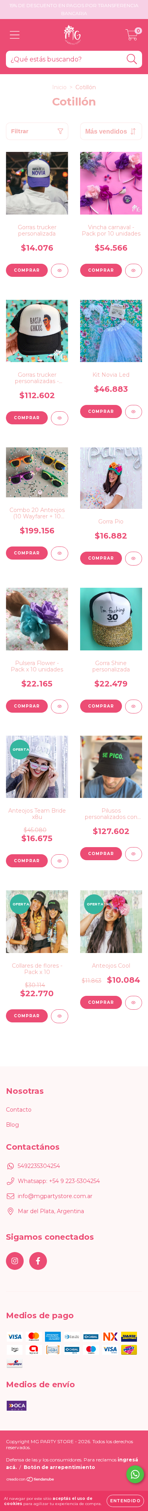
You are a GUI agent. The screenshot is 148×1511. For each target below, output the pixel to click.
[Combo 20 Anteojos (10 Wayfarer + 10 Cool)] (59, 553)
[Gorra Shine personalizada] (133, 706)
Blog (12, 1124)
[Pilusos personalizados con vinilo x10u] (133, 854)
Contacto (19, 1109)
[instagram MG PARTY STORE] (15, 1261)
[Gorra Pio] (133, 559)
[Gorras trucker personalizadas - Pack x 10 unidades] (59, 418)
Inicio (59, 87)
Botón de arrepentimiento (59, 1467)
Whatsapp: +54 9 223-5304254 (59, 1181)
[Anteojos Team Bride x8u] (59, 861)
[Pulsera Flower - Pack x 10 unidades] (59, 706)
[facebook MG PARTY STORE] (38, 1261)
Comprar (27, 1015)
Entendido (125, 1500)
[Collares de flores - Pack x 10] (59, 1016)
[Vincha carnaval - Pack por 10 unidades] (133, 271)
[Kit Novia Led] (133, 412)
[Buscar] (132, 59)
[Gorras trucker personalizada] (59, 271)
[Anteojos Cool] (133, 1003)
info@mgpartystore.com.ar (55, 1196)
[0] (131, 36)
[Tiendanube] (30, 1480)
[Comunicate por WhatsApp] (135, 1474)
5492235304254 (39, 1166)
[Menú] (15, 35)
